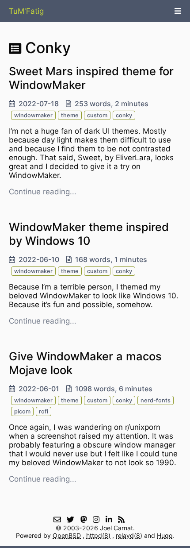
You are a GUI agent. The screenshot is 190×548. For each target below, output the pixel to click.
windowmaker (33, 115)
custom (97, 115)
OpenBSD (67, 535)
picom (22, 411)
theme (70, 115)
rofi (43, 411)
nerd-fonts (156, 400)
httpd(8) (98, 535)
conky (124, 115)
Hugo (164, 535)
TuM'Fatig (26, 11)
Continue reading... (42, 191)
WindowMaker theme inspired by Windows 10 (89, 233)
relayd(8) (129, 535)
